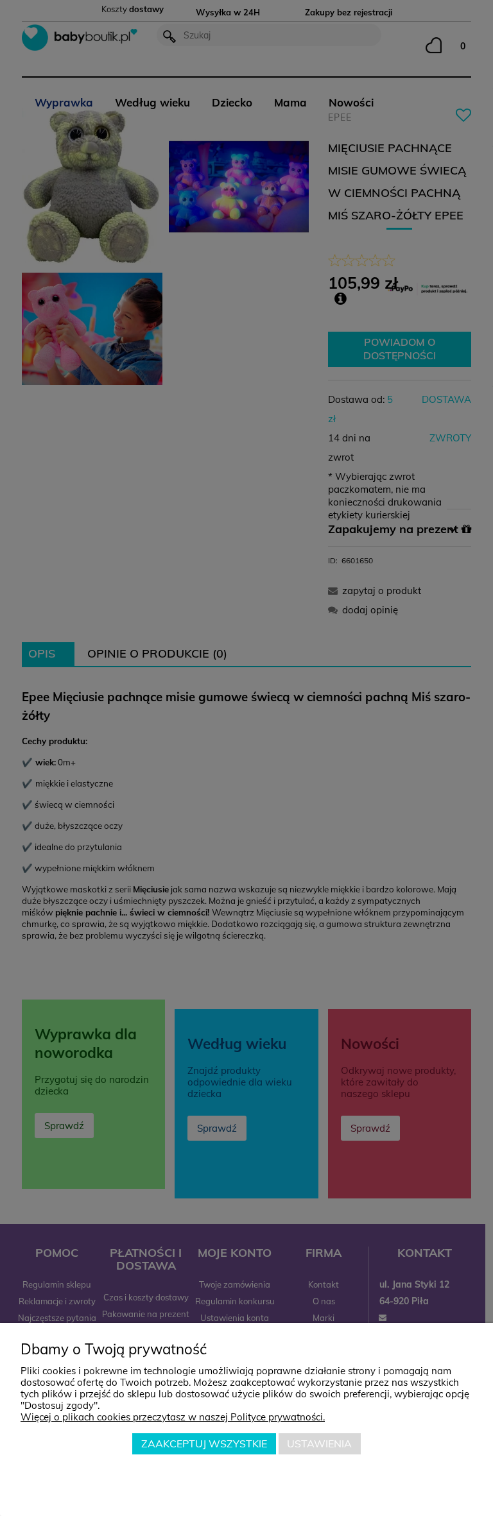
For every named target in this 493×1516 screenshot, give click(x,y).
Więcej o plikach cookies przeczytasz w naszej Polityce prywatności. (173, 1417)
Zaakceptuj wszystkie (204, 1443)
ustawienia (319, 1443)
